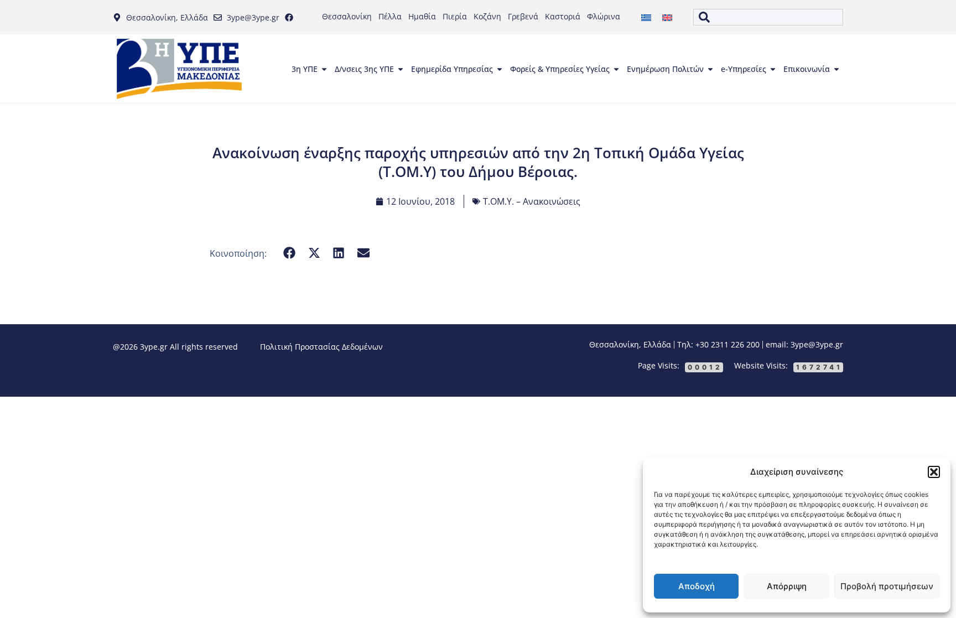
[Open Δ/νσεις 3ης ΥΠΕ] (400, 69)
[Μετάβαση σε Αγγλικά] (667, 17)
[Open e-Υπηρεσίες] (773, 69)
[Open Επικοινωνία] (836, 69)
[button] (933, 471)
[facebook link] (291, 17)
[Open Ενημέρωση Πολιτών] (710, 69)
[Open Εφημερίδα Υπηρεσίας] (499, 69)
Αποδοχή (696, 586)
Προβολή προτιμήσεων (886, 586)
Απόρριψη (787, 586)
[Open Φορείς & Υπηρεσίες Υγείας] (616, 69)
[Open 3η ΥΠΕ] (324, 69)
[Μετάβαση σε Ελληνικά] (646, 17)
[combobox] (768, 17)
